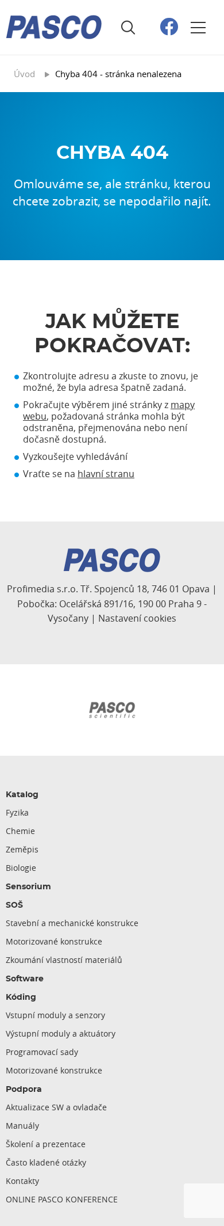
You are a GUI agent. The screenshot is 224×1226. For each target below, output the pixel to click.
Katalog (22, 795)
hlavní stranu (106, 473)
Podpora (24, 1090)
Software (25, 979)
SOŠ (14, 905)
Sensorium (28, 887)
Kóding (21, 997)
